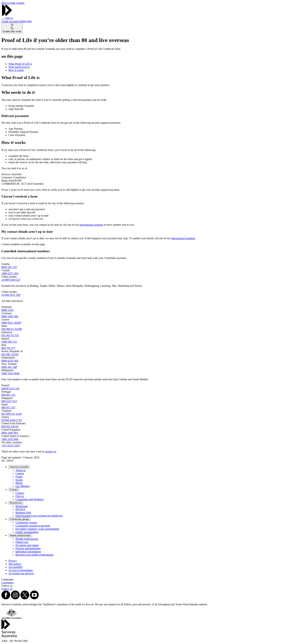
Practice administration (28, 548)
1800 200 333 (9, 341)
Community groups (19, 519)
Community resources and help (32, 525)
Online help (25, 21)
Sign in (9, 18)
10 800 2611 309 (10, 294)
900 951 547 (8, 407)
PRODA (20, 509)
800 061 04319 (9, 426)
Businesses (16, 503)
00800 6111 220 (10, 388)
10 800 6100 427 (10, 279)
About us (20, 470)
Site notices (14, 563)
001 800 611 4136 (11, 413)
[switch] (12, 28)
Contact (14, 489)
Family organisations (27, 532)
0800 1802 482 (9, 316)
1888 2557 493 (9, 273)
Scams (19, 479)
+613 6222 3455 (10, 445)
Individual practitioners (28, 551)
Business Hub (23, 512)
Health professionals (20, 535)
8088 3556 (7, 310)
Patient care (21, 542)
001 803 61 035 (10, 335)
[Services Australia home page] (7, 14)
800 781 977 (8, 348)
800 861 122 (8, 394)
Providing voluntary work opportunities (37, 528)
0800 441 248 (9, 367)
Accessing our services (21, 573)
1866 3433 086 (9, 439)
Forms (19, 476)
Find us (19, 496)
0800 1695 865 (9, 432)
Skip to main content (12, 2)
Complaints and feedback (29, 499)
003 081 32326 (9, 354)
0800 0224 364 (9, 360)
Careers (19, 473)
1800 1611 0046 (10, 373)
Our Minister (22, 486)
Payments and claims (27, 545)
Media (19, 482)
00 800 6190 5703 (11, 420)
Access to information (20, 570)
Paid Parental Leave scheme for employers (39, 515)
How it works (16, 70)
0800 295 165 (9, 267)
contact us (50, 451)
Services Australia (19, 467)
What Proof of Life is (20, 63)
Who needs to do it (18, 66)
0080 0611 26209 (11, 322)
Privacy (12, 560)
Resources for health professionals (34, 554)
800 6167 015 (9, 401)
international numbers (91, 224)
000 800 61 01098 (11, 329)
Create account (10, 21)
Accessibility (15, 567)
